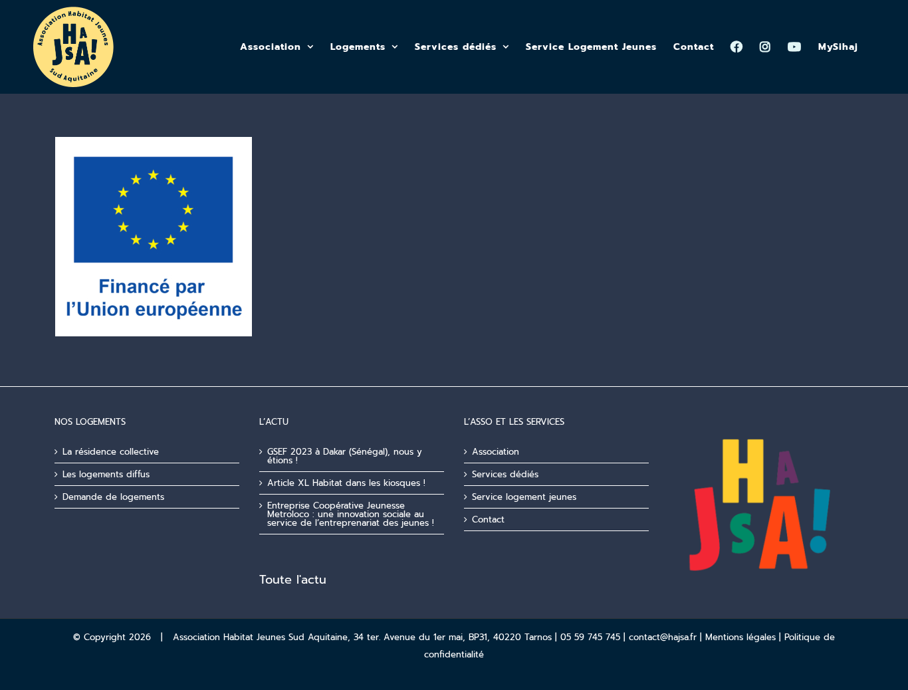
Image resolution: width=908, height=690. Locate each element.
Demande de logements (113, 497)
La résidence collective (110, 451)
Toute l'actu (292, 579)
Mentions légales (740, 637)
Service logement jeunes (524, 497)
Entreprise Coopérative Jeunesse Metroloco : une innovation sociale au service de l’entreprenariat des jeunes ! (350, 514)
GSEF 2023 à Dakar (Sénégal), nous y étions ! (344, 456)
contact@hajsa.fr (663, 637)
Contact (488, 519)
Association (495, 451)
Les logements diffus (106, 474)
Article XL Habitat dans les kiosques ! (346, 483)
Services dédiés (505, 474)
